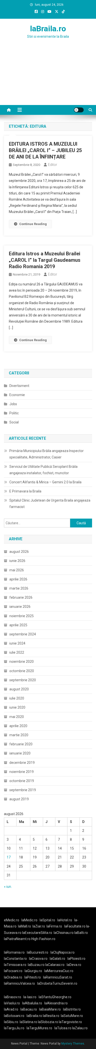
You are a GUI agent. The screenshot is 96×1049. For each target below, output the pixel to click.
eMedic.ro (11, 920)
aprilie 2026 (18, 579)
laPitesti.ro (32, 977)
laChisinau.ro (64, 933)
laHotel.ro (64, 920)
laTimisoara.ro (15, 965)
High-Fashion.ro (43, 939)
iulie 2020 (16, 698)
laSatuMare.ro (72, 1016)
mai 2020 (16, 717)
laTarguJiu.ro (15, 1028)
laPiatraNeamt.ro (17, 939)
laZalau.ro (80, 1028)
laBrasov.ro (12, 997)
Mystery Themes (72, 1043)
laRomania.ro (14, 952)
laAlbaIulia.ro (32, 1003)
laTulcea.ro (63, 1028)
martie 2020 (18, 735)
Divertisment (19, 386)
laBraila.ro (48, 28)
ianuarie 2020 (20, 753)
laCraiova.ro (38, 959)
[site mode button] (79, 109)
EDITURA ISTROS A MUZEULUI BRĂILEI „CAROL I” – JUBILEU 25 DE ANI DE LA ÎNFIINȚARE (45, 150)
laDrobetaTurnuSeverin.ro (57, 983)
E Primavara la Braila (25, 491)
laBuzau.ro (36, 965)
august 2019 (19, 799)
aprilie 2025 (18, 625)
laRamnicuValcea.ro (19, 983)
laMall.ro (24, 926)
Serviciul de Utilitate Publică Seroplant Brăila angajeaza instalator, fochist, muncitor (43, 470)
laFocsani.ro (13, 971)
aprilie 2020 (18, 726)
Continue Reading (33, 224)
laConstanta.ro (15, 959)
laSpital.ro (47, 920)
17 (9, 857)
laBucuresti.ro (37, 952)
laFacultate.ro (75, 926)
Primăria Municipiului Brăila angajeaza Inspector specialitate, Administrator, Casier (46, 454)
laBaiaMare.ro (50, 1009)
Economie (17, 395)
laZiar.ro (38, 926)
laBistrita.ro (72, 1009)
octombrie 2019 (21, 781)
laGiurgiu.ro (34, 971)
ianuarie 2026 (20, 607)
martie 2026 (18, 588)
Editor (52, 165)
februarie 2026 (20, 597)
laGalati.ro (57, 959)
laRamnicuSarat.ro (57, 977)
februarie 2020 (20, 744)
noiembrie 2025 (21, 616)
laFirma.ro (54, 926)
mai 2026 (16, 570)
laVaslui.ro (13, 1003)
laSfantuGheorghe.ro (55, 997)
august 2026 (19, 552)
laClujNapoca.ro (62, 952)
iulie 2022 (16, 652)
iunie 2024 (17, 643)
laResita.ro (51, 1016)
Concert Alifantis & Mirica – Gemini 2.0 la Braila (45, 482)
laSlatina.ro (28, 1022)
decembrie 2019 (22, 763)
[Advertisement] (48, 78)
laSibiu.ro (11, 1022)
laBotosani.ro (14, 1016)
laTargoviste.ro (70, 1022)
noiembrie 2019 (21, 772)
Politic (14, 413)
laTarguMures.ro (39, 1028)
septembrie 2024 (22, 634)
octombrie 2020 (21, 671)
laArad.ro (11, 1009)
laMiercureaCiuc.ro (58, 971)
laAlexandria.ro (56, 1003)
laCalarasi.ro (54, 965)
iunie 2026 (17, 561)
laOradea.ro (13, 977)
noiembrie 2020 (21, 662)
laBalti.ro (81, 933)
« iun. (8, 887)
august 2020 (19, 689)
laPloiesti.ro (76, 959)
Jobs (13, 404)
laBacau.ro (28, 1009)
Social (14, 422)
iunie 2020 (17, 707)
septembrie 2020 (22, 680)
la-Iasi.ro (29, 997)
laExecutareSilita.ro (37, 933)
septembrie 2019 (22, 790)
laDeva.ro (74, 965)
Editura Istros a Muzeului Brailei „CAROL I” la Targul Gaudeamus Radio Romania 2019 (44, 260)
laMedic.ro (29, 920)
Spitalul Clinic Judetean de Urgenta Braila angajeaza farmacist (49, 503)
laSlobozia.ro (48, 1022)
